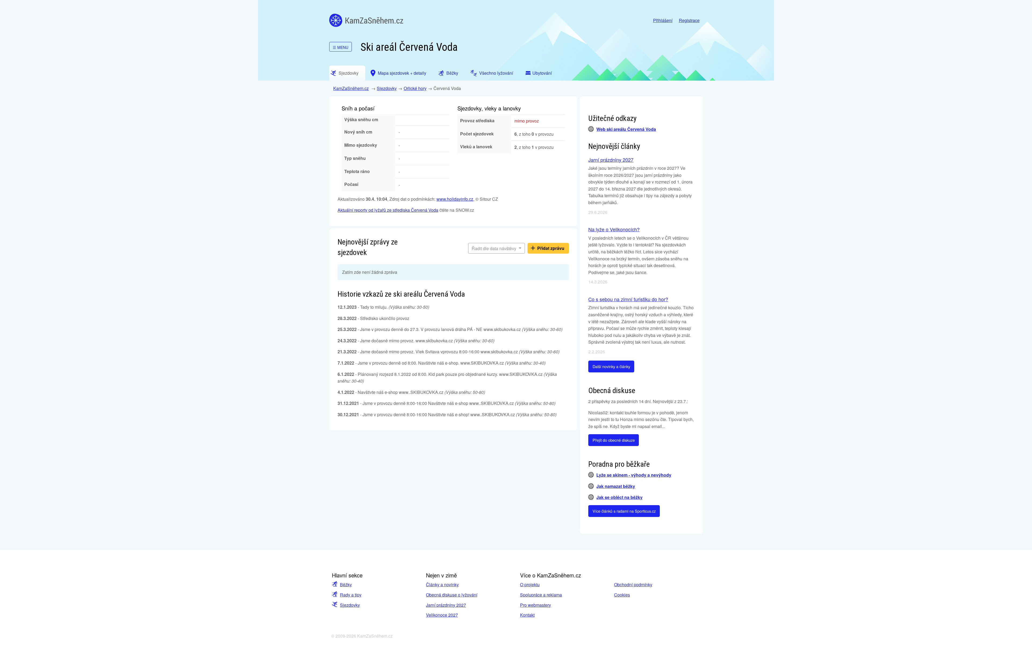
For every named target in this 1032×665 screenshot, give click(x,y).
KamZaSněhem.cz (366, 20)
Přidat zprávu (550, 248)
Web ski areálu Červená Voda (626, 129)
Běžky (346, 584)
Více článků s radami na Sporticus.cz (624, 511)
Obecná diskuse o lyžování (451, 595)
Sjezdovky (387, 88)
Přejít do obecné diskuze (614, 440)
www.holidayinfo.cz (454, 199)
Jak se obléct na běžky (619, 497)
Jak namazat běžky (615, 486)
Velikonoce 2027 (442, 615)
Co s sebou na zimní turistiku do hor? (628, 299)
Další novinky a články (611, 366)
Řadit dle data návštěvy (494, 248)
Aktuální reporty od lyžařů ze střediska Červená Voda (388, 210)
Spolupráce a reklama (541, 595)
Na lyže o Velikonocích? (614, 229)
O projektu (530, 584)
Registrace (689, 20)
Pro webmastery (535, 605)
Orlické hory (415, 88)
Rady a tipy (350, 595)
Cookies (622, 595)
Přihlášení (662, 20)
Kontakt (527, 615)
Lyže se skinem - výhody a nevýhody (633, 475)
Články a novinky (442, 584)
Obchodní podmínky (633, 584)
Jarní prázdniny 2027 (610, 159)
